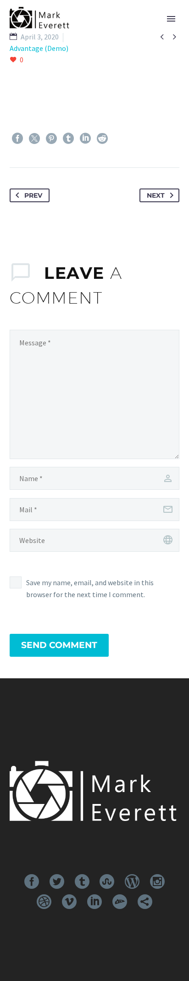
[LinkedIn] (85, 138)
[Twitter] (34, 138)
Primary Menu (171, 19)
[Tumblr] (68, 138)
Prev (33, 195)
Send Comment (59, 645)
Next (156, 195)
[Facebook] (17, 138)
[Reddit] (102, 138)
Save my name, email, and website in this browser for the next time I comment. (90, 588)
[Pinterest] (51, 138)
